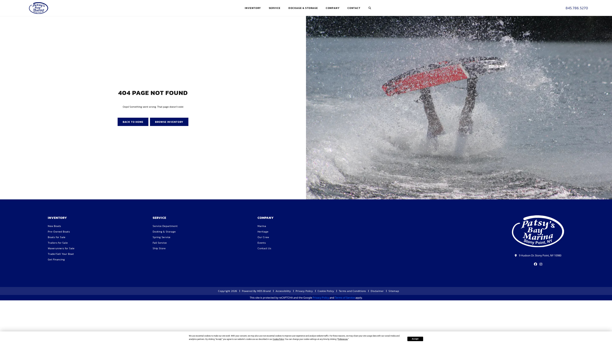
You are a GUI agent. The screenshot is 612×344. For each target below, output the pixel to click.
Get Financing (56, 259)
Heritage (263, 231)
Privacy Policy (304, 291)
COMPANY (332, 8)
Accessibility (283, 291)
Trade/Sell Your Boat (61, 254)
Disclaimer (377, 291)
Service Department (165, 226)
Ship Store (159, 248)
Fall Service (160, 243)
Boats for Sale (57, 237)
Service (274, 8)
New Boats (54, 226)
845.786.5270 (577, 8)
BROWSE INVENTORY (169, 122)
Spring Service (162, 237)
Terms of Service (345, 297)
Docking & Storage (164, 231)
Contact (353, 8)
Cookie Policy (326, 291)
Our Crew (263, 237)
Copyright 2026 (227, 291)
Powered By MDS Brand (256, 291)
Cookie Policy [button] (278, 339)
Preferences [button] (343, 339)
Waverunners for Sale (61, 248)
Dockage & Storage (303, 8)
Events (262, 243)
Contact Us (264, 248)
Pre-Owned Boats (59, 231)
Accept (415, 339)
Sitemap (394, 291)
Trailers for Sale (58, 243)
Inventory (253, 8)
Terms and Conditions (352, 291)
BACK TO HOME (133, 122)
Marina (262, 226)
